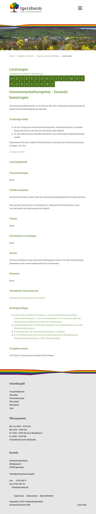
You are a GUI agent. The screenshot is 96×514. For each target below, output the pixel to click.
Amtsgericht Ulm (17, 152)
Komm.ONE (25, 505)
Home (12, 56)
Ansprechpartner (17, 391)
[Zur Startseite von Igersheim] (48, 8)
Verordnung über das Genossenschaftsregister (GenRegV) (39, 331)
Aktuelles (13, 395)
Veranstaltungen (16, 398)
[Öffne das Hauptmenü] (80, 8)
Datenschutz (31, 496)
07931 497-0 (21, 480)
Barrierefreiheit (46, 496)
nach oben (82, 505)
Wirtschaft (14, 401)
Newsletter (14, 405)
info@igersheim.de (20, 487)
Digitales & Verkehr (25, 56)
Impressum (19, 496)
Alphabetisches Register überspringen (26, 73)
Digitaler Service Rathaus (48, 56)
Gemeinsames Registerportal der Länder (27, 298)
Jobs (11, 408)
